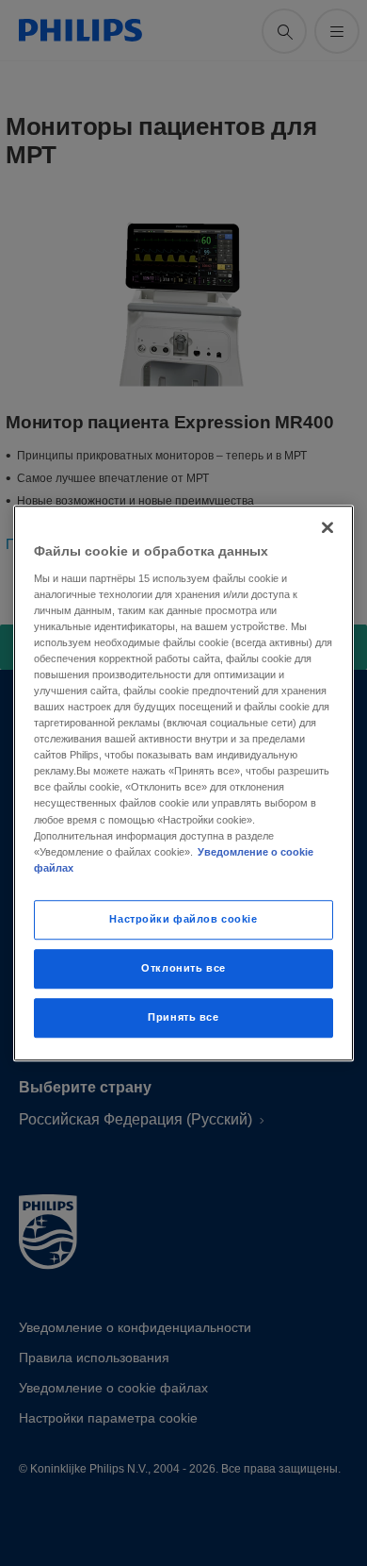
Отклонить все (183, 968)
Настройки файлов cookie (183, 919)
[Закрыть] (327, 527)
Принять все (183, 1017)
